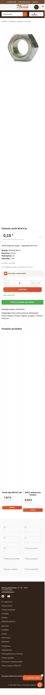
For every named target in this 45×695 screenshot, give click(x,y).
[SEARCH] (25, 14)
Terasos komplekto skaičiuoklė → (15, 676)
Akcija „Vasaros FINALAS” (11, 666)
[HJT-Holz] (12, 539)
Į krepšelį (22, 289)
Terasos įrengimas (8, 610)
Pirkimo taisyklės (8, 658)
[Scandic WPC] (32, 529)
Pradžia (4, 21)
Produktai (5, 614)
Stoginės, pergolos (16, 21)
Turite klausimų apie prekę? (22, 302)
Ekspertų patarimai (8, 621)
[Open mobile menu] (2, 7)
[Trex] (12, 529)
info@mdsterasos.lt (24, 2)
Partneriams (6, 638)
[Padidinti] (5, 63)
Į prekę (12, 507)
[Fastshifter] (32, 539)
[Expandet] (12, 560)
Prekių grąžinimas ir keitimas (12, 654)
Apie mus (5, 626)
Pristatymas (6, 646)
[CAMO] (32, 560)
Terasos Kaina (7, 606)
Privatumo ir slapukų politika (12, 662)
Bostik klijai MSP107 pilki (12, 492)
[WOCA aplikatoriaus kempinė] (33, 411)
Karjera (4, 634)
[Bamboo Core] (12, 550)
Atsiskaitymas (7, 650)
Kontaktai (5, 630)
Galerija (4, 617)
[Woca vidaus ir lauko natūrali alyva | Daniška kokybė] (32, 550)
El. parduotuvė (7, 602)
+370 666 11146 (11, 2)
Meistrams (5, 641)
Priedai (28, 21)
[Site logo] (22, 7)
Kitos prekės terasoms (20, 313)
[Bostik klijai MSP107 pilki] (12, 411)
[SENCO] (32, 571)
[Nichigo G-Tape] (12, 571)
